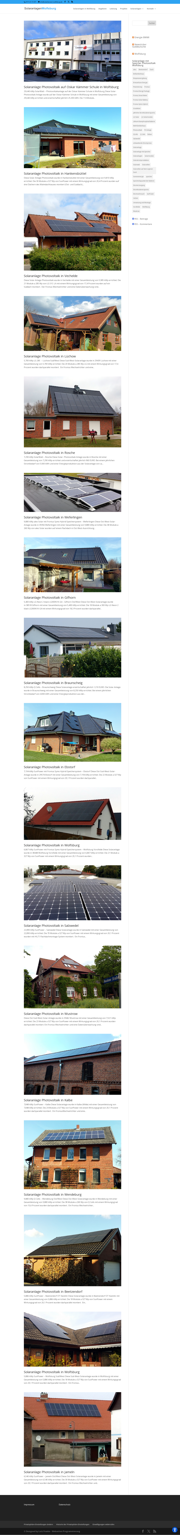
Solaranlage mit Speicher (141, 152)
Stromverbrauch (138, 194)
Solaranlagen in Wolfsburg (84, 9)
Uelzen (135, 198)
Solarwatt (136, 165)
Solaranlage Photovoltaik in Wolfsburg (52, 845)
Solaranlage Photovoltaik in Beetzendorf (53, 1291)
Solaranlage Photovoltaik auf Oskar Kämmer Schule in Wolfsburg (71, 87)
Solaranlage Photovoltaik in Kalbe (48, 1100)
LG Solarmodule (147, 117)
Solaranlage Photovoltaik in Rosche (49, 452)
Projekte (123, 9)
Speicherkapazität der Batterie (143, 181)
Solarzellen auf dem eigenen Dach (143, 170)
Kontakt (150, 9)
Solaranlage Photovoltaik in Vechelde (51, 276)
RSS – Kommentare (143, 224)
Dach (151, 69)
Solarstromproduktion (141, 160)
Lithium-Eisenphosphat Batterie (144, 121)
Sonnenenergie (138, 177)
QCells (135, 134)
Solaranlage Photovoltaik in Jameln (49, 1472)
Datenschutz (64, 1504)
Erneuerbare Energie (140, 82)
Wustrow (136, 211)
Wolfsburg (140, 53)
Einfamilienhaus (138, 74)
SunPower (150, 194)
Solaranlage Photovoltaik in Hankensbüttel (55, 173)
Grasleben (136, 108)
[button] (175, 1530)
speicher (149, 177)
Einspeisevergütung (140, 78)
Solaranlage (137, 147)
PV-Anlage (147, 130)
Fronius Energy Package (141, 91)
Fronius (147, 87)
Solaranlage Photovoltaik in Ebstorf (49, 767)
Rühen (150, 134)
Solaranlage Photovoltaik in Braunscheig (53, 683)
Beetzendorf (143, 69)
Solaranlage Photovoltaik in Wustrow (51, 1013)
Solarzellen (146, 165)
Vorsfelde (136, 207)
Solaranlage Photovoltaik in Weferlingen (53, 517)
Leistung (113, 9)
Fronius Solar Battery (140, 100)
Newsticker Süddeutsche (139, 45)
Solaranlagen (135, 9)
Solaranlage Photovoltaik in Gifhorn (50, 597)
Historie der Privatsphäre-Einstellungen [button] (72, 1524)
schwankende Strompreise (142, 143)
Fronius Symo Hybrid (140, 104)
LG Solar (136, 117)
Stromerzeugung (139, 185)
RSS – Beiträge (141, 218)
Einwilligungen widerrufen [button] (103, 1524)
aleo (134, 69)
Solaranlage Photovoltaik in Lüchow (50, 356)
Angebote (102, 9)
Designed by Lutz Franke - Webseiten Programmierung (53, 1531)
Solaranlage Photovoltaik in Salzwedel (51, 925)
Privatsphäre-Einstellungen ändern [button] (38, 1524)
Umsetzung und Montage (142, 203)
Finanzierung (137, 87)
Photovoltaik (137, 130)
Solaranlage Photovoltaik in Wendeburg (53, 1194)
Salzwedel (136, 139)
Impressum (29, 1504)
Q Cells (142, 134)
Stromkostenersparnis (141, 190)
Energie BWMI (142, 37)
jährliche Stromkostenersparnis (144, 113)
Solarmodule (149, 156)
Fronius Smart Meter (140, 95)
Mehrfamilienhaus (139, 126)
